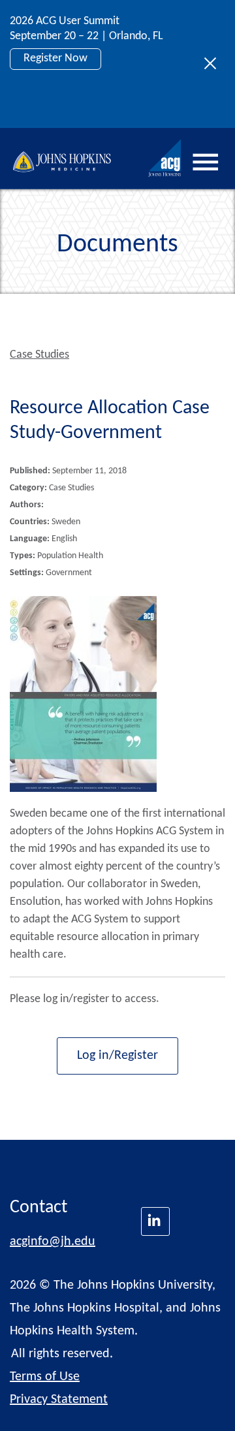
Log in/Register (117, 1055)
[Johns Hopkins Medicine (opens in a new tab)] (155, 1221)
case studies (39, 355)
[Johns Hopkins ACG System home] (165, 158)
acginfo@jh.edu (52, 1241)
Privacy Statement (59, 1399)
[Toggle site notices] (213, 64)
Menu (205, 161)
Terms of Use (45, 1376)
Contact (38, 1208)
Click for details (60, 103)
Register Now (55, 58)
